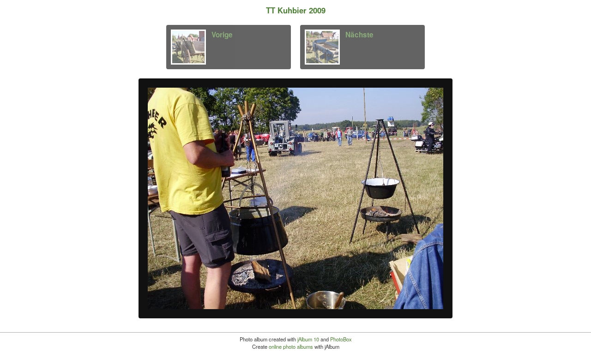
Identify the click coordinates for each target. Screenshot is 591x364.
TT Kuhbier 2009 (296, 10)
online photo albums (291, 346)
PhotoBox (341, 339)
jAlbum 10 (308, 339)
